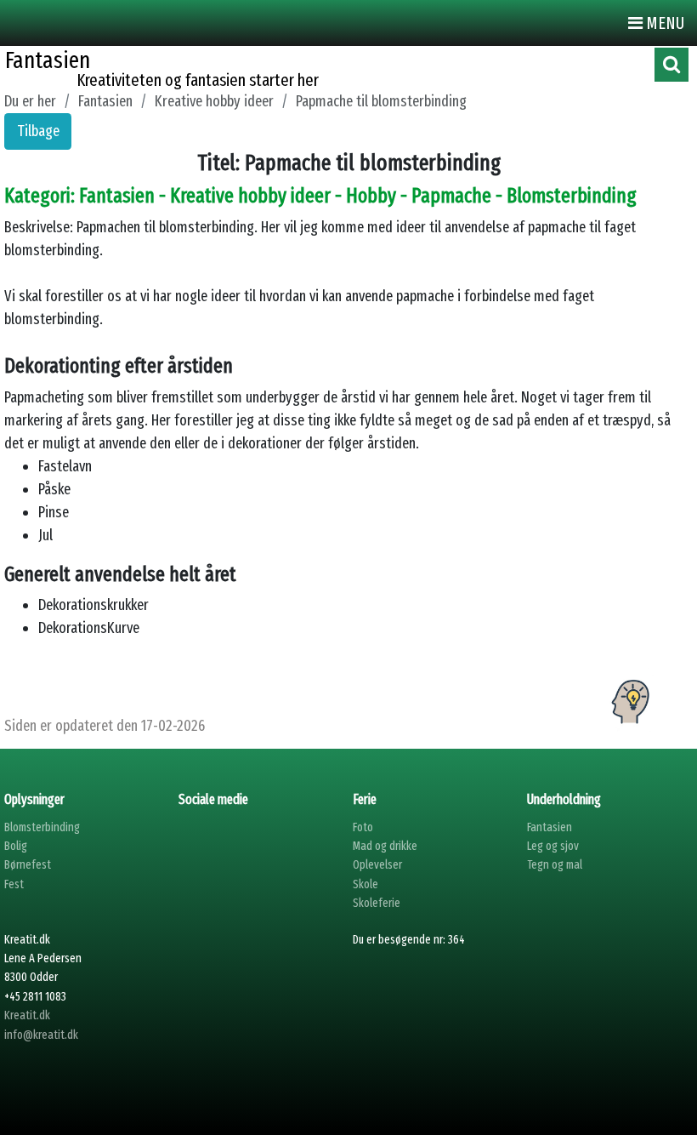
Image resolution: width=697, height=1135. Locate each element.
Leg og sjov (553, 846)
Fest (14, 884)
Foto (363, 827)
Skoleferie (376, 903)
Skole (365, 884)
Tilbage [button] (38, 131)
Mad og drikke (385, 846)
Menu (663, 23)
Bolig (15, 846)
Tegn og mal (554, 865)
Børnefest (27, 865)
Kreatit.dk (27, 1015)
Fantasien (549, 827)
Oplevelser (377, 865)
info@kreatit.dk (41, 1035)
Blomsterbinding (42, 827)
